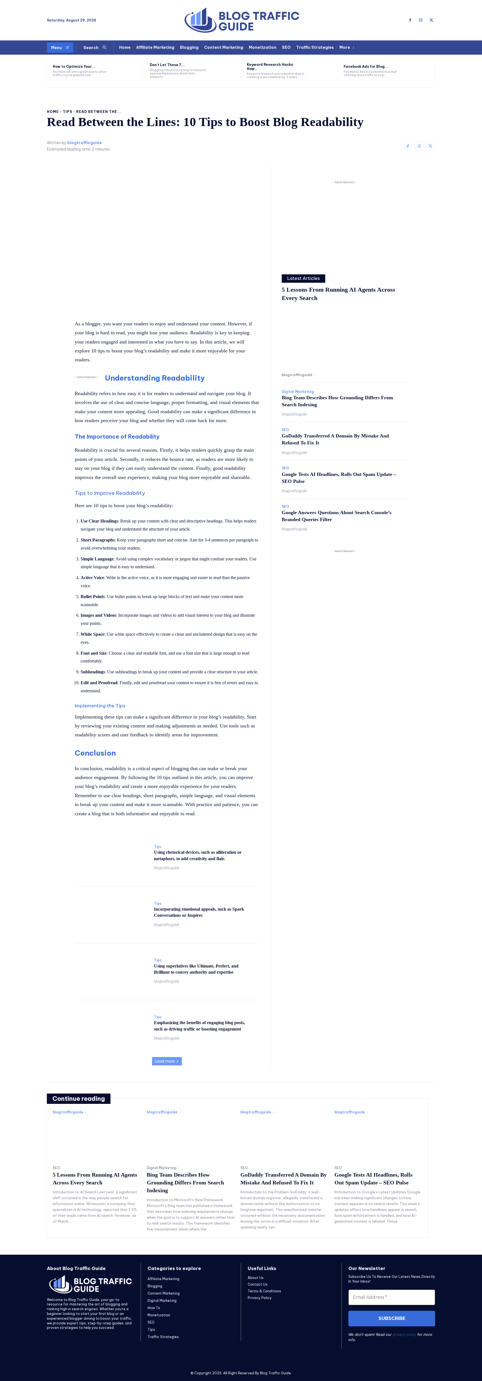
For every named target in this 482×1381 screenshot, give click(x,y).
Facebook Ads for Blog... (366, 66)
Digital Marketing (298, 392)
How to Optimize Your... (74, 66)
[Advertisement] (344, 224)
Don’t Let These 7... (167, 65)
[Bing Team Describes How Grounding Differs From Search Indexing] (191, 1138)
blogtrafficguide (84, 143)
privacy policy (404, 1334)
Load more (165, 1061)
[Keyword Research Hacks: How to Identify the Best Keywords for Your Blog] (321, 71)
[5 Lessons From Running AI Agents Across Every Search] (344, 338)
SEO (285, 430)
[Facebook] (410, 20)
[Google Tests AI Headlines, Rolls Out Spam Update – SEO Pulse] (378, 1138)
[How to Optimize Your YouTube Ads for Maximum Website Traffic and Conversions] (127, 71)
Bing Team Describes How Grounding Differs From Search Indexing (185, 1182)
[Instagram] (421, 20)
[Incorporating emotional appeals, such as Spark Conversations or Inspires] (111, 914)
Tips (67, 112)
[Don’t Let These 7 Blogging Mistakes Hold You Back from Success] (224, 71)
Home (53, 112)
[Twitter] (431, 20)
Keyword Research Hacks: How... (270, 66)
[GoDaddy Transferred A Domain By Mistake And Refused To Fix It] (284, 1138)
